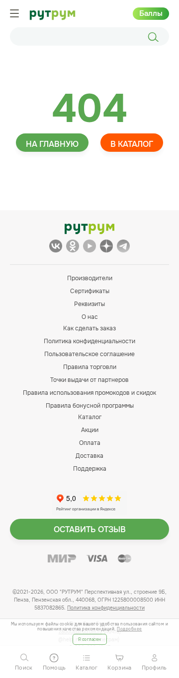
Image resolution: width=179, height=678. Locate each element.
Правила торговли (89, 367)
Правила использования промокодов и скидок (89, 393)
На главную (52, 144)
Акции (89, 430)
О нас (90, 317)
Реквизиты (89, 304)
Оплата (89, 443)
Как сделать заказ (89, 328)
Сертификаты (89, 291)
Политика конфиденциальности (89, 341)
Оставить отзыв (90, 529)
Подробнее (129, 628)
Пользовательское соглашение (89, 354)
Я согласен (89, 639)
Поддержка (89, 469)
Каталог (89, 417)
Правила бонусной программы (90, 406)
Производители (89, 278)
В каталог (131, 144)
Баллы (151, 13)
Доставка (89, 456)
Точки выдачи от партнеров (89, 380)
